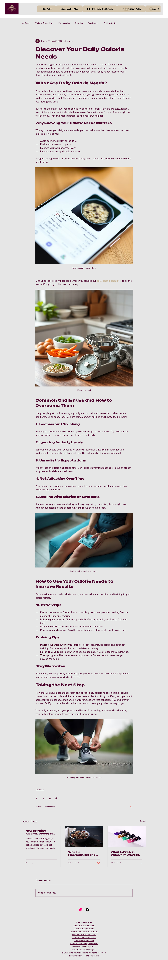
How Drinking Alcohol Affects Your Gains (41, 832)
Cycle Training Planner (84, 928)
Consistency (93, 23)
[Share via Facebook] (36, 798)
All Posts (26, 23)
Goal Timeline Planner (84, 940)
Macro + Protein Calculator (84, 934)
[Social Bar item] (80, 909)
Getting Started (110, 23)
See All (143, 821)
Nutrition (79, 23)
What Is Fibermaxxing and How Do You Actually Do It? (83, 853)
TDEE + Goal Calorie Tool (84, 937)
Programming (64, 23)
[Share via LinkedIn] (49, 798)
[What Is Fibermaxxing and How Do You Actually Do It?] (84, 836)
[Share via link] (56, 798)
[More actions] (131, 41)
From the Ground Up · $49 (84, 947)
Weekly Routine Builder (84, 925)
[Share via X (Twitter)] (43, 798)
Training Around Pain (44, 23)
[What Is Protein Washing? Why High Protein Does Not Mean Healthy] (127, 836)
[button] (126, 9)
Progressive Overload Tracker (84, 931)
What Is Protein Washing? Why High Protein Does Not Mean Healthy (126, 853)
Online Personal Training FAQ (84, 950)
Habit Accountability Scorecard (84, 943)
